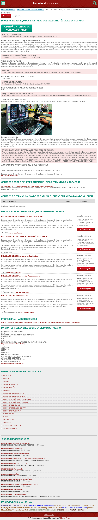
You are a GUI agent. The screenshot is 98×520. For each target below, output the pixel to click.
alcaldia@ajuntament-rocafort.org (12, 363)
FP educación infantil (55, 322)
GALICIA (6, 417)
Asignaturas (17, 16)
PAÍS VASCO (7, 423)
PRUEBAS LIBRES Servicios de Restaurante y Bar (22, 216)
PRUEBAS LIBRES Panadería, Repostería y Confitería (24, 236)
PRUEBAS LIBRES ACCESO (14, 505)
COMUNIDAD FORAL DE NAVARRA (14, 408)
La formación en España (72, 322)
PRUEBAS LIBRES (8, 10)
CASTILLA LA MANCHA (10, 384)
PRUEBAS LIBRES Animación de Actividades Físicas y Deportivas (23, 459)
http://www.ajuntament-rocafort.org (13, 344)
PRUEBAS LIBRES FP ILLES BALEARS (43, 510)
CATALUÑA (6, 390)
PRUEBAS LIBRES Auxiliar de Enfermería (15, 453)
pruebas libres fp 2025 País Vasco (72, 510)
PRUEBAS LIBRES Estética (10, 474)
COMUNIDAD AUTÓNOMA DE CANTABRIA (17, 399)
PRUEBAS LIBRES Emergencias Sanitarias (19, 256)
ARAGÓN (6, 378)
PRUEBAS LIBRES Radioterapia (11, 489)
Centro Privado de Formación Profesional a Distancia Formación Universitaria (27, 186)
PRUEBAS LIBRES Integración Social (67, 506)
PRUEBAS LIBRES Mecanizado (14, 296)
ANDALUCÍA (7, 375)
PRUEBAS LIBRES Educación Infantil (13, 494)
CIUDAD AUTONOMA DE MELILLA (14, 396)
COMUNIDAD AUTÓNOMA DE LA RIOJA (16, 402)
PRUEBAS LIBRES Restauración (12, 469)
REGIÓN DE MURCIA (10, 428)
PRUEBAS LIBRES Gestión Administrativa (15, 443)
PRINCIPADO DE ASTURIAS (12, 426)
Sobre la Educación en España (37, 322)
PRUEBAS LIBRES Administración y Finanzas (16, 464)
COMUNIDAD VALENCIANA (12, 411)
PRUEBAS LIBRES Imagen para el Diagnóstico (16, 479)
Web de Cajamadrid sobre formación (13, 322)
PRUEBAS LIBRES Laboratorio (11, 448)
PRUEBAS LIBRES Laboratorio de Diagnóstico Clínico (19, 484)
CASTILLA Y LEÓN (9, 387)
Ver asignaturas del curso (9, 175)
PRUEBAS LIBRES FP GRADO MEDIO (30, 10)
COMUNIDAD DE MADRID (11, 405)
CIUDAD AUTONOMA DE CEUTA (13, 393)
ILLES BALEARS (8, 420)
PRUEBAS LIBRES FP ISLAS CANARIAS (74, 508)
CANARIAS (6, 381)
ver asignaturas (15, 233)
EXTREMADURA (8, 414)
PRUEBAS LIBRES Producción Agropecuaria (20, 276)
